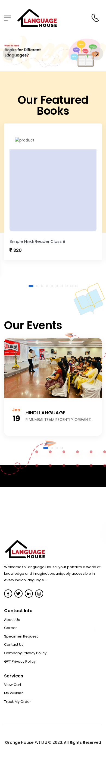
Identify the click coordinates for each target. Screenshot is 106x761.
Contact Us (13, 644)
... (46, 580)
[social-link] (8, 593)
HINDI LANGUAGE (46, 412)
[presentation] (9, 53)
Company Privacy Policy (25, 653)
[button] (44, 56)
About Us (12, 619)
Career (10, 627)
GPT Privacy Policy (20, 661)
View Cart (12, 684)
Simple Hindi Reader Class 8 (37, 241)
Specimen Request (21, 636)
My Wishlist (13, 693)
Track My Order (17, 701)
